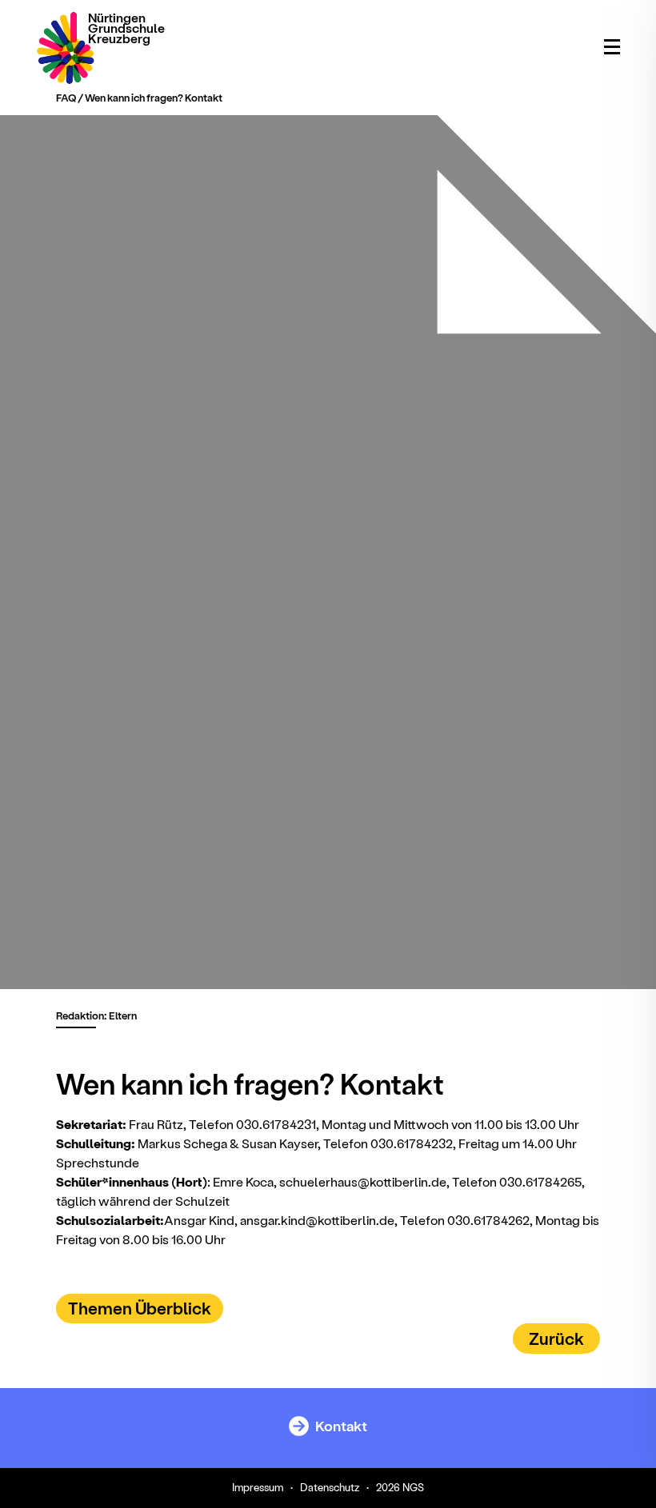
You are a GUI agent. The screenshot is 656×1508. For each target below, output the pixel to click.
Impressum (257, 1487)
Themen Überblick (139, 1308)
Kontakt (340, 1425)
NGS (413, 1487)
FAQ (66, 97)
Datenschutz (329, 1487)
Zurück (556, 1338)
